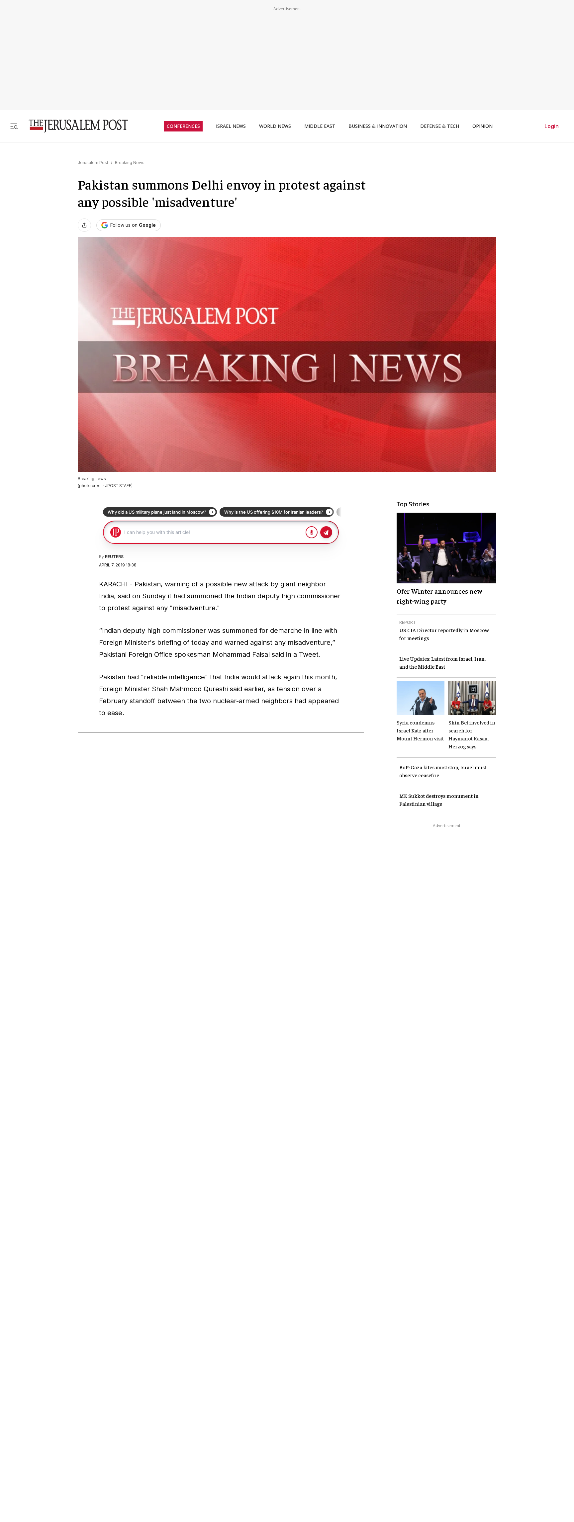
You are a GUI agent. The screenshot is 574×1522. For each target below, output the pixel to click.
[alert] (60, 1445)
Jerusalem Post (93, 162)
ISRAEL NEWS (231, 126)
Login (551, 126)
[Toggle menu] (14, 126)
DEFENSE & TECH (439, 126)
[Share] (84, 225)
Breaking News (129, 162)
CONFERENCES (183, 126)
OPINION (482, 126)
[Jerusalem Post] (74, 126)
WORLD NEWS (275, 126)
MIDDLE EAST (319, 126)
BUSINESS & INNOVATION (377, 126)
